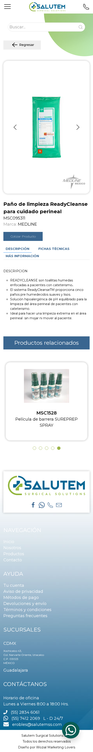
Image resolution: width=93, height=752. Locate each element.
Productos (13, 553)
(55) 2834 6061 (25, 712)
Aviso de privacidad (23, 591)
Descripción (17, 249)
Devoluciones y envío (24, 603)
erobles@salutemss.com (35, 724)
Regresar (26, 45)
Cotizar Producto (23, 236)
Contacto (12, 559)
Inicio (8, 541)
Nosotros (12, 547)
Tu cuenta (13, 585)
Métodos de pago (21, 597)
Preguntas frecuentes (25, 615)
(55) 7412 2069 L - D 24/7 (35, 718)
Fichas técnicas (54, 249)
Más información (22, 256)
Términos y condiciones (27, 609)
